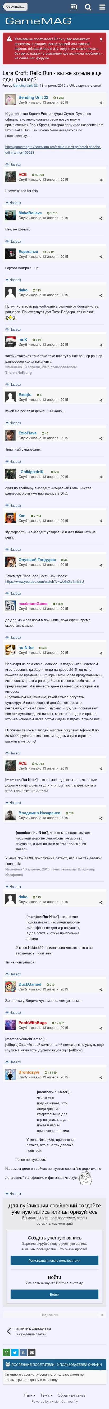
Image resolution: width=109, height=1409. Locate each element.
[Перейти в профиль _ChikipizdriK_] (10, 474)
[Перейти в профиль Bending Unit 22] (10, 99)
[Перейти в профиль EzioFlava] (10, 435)
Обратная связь (71, 1395)
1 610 (53, 213)
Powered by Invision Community (54, 1401)
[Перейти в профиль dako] (10, 292)
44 (65, 560)
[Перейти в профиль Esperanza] (10, 253)
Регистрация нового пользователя (54, 1260)
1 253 (60, 98)
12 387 (59, 1023)
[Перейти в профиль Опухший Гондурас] (10, 562)
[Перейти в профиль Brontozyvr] (10, 1074)
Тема (45, 1395)
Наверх (14, 164)
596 (56, 472)
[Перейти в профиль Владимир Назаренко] (10, 815)
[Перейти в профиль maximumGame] (10, 606)
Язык (28, 1395)
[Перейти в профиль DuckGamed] (10, 986)
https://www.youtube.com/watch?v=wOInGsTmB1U (44, 581)
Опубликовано (43, 102)
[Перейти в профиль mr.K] (10, 341)
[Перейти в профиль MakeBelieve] (10, 215)
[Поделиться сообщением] (100, 102)
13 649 (52, 1072)
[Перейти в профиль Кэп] (10, 518)
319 (71, 813)
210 (51, 984)
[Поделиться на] (6, 1352)
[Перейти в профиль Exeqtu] (10, 397)
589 (44, 648)
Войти (54, 1294)
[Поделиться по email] (31, 1352)
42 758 (39, 175)
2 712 (50, 252)
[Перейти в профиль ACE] (10, 176)
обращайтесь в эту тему (47, 48)
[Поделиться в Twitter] (15, 1352)
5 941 (39, 340)
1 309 (59, 604)
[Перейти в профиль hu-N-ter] (10, 650)
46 (46, 433)
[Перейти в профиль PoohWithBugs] (10, 1025)
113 (38, 290)
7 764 (37, 516)
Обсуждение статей (85, 85)
